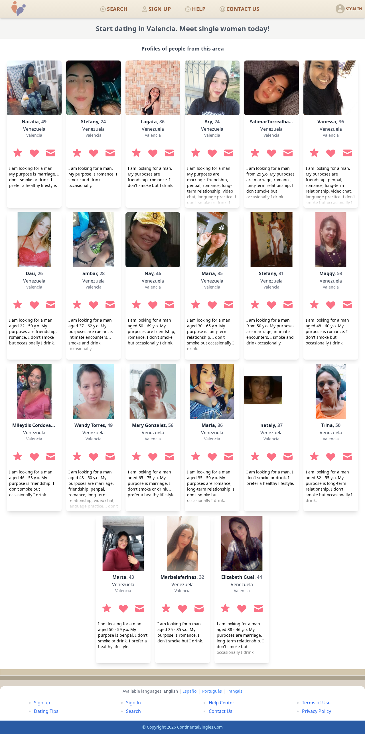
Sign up (42, 702)
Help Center (221, 702)
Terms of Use (316, 702)
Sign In (133, 702)
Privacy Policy (316, 711)
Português (212, 691)
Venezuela (34, 129)
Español (190, 691)
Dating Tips (46, 711)
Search (133, 711)
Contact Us (220, 711)
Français (234, 691)
